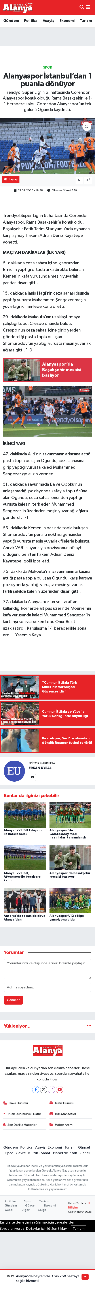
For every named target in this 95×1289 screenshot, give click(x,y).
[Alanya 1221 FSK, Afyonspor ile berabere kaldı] (25, 858)
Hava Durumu (18, 1103)
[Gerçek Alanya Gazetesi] (18, 7)
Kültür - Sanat (39, 1153)
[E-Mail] (32, 777)
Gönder (13, 1000)
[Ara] (82, 8)
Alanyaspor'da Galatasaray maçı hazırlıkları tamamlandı (67, 834)
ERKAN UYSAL (40, 768)
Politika (30, 21)
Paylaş (13, 179)
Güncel (84, 1147)
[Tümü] (89, 1026)
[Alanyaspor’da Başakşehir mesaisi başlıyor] (70, 858)
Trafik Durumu (64, 1103)
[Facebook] (35, 1089)
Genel (85, 1153)
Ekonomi (67, 21)
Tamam (79, 1229)
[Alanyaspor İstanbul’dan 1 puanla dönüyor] (47, 146)
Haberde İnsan (65, 1153)
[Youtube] (59, 1089)
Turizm (86, 21)
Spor (47, 67)
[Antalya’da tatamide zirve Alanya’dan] (25, 900)
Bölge (42, 1210)
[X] (43, 1089)
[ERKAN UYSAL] (14, 771)
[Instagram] (51, 1089)
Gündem (11, 21)
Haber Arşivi (63, 1124)
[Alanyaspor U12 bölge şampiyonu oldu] (70, 900)
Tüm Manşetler (65, 1114)
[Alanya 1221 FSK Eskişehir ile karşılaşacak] (25, 815)
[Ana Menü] (88, 8)
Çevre (21, 1153)
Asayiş (48, 21)
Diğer (25, 1210)
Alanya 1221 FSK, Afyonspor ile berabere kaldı (22, 877)
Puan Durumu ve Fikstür (24, 1114)
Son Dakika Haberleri (22, 1124)
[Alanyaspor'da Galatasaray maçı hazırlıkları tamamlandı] (70, 815)
